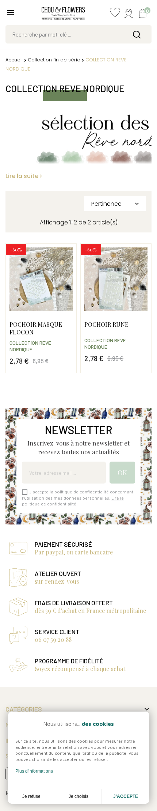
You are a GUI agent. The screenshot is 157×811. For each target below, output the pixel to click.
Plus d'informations (34, 771)
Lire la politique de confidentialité (73, 501)
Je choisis (78, 796)
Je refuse (31, 796)
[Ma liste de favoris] (115, 14)
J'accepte (125, 796)
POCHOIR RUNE (106, 324)
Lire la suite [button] (22, 176)
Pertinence (116, 204)
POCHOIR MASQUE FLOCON (35, 328)
